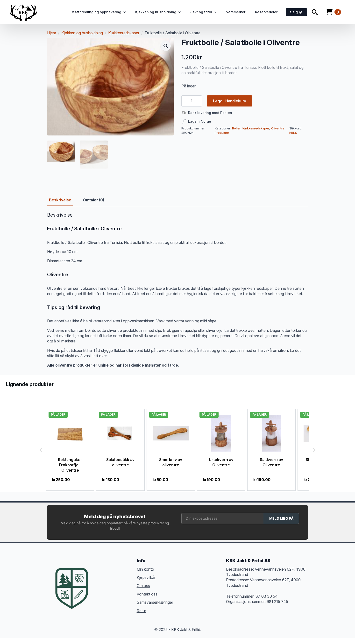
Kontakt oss (147, 594)
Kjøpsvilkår (146, 577)
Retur (141, 610)
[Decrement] (185, 101)
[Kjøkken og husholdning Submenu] (180, 12)
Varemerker (235, 12)
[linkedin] (124, 581)
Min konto (145, 569)
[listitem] (70, 450)
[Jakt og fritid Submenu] (216, 12)
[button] (166, 46)
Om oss (143, 585)
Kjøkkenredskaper (123, 32)
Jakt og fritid (201, 12)
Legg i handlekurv (229, 101)
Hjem (51, 32)
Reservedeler (266, 12)
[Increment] (198, 101)
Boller (236, 128)
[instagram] (116, 581)
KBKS (293, 133)
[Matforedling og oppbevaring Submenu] (125, 12)
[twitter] (107, 581)
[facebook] (98, 581)
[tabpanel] (177, 290)
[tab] (60, 200)
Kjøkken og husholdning (155, 12)
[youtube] (98, 589)
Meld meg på (281, 518)
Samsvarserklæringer (155, 602)
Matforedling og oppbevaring (96, 12)
